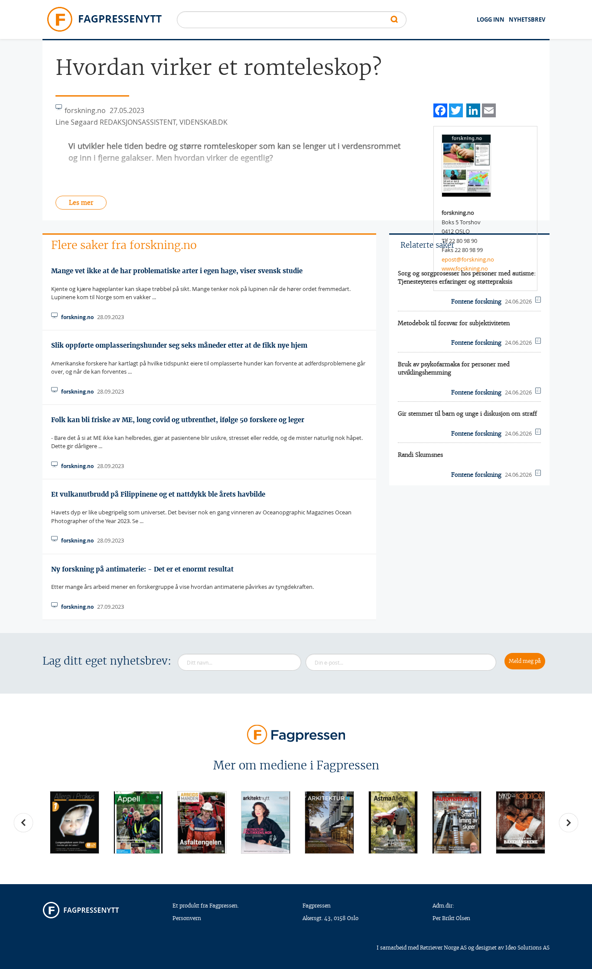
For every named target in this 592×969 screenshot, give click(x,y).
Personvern (186, 918)
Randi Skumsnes (420, 455)
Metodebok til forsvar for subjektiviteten (454, 323)
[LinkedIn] (473, 109)
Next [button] (569, 823)
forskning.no (77, 317)
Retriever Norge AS (443, 947)
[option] (74, 822)
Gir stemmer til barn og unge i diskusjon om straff (467, 413)
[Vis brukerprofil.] (466, 165)
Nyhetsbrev (527, 19)
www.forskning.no (465, 268)
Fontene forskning (476, 301)
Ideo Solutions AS (527, 947)
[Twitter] (456, 109)
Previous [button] (23, 823)
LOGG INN (490, 19)
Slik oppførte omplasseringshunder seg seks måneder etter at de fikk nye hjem (179, 345)
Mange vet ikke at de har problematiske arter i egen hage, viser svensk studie (177, 271)
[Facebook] (440, 109)
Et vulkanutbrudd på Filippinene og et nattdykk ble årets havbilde (158, 494)
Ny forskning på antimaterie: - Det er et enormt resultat (142, 569)
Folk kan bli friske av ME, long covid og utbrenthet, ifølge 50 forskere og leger (177, 420)
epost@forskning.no (468, 259)
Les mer (81, 203)
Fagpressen (317, 905)
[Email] (489, 109)
